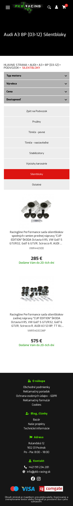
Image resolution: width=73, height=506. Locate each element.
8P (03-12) (53, 65)
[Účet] (56, 7)
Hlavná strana (16, 65)
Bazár (36, 419)
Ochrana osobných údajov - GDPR (36, 396)
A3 (42, 65)
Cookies (36, 404)
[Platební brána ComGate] (22, 490)
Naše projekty (36, 424)
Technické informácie (36, 428)
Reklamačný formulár (36, 400)
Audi (34, 65)
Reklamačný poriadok (36, 391)
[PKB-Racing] (27, 7)
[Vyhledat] (49, 7)
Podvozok (12, 68)
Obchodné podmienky (36, 387)
